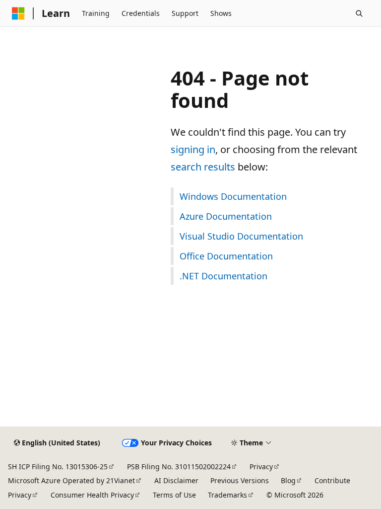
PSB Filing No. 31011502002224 (179, 466)
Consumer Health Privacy (92, 495)
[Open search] (359, 13)
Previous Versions (239, 480)
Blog (288, 480)
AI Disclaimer (176, 480)
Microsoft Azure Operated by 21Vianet (71, 480)
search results (203, 166)
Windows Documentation (233, 196)
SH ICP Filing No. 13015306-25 (58, 466)
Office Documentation (226, 256)
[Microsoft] (18, 13)
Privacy (261, 466)
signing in (193, 149)
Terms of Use (174, 495)
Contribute (332, 480)
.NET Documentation (223, 276)
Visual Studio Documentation (241, 236)
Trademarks (227, 495)
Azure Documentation (226, 216)
